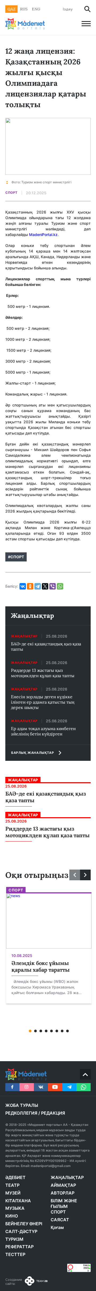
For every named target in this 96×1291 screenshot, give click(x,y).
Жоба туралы (21, 1105)
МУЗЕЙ (13, 1193)
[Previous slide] (74, 875)
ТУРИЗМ (14, 1239)
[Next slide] (85, 875)
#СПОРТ (16, 557)
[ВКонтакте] (22, 586)
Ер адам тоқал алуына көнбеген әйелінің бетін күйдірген (43, 731)
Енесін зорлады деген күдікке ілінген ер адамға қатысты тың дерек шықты (42, 702)
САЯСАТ (60, 1219)
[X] (45, 586)
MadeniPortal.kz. (44, 234)
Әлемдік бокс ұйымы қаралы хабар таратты (40, 966)
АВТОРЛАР (62, 1193)
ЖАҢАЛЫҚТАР (67, 1177)
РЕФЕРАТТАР (19, 1246)
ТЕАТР (12, 1185)
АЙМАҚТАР (63, 1185)
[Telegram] (37, 586)
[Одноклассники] (30, 586)
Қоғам (57, 1227)
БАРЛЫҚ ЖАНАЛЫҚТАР (32, 753)
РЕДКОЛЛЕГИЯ (21, 1113)
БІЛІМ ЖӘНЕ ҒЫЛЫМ (64, 1203)
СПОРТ (58, 1212)
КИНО (11, 1216)
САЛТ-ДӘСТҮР (21, 1231)
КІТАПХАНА (18, 1200)
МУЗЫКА (15, 1208)
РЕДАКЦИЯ (53, 1113)
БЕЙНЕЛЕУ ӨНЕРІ (23, 1223)
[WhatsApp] (60, 586)
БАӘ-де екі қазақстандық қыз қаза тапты (46, 646)
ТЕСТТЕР (15, 1254)
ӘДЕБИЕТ (15, 1177)
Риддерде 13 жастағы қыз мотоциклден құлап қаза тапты (42, 673)
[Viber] (52, 586)
